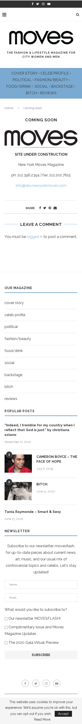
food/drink (14, 351)
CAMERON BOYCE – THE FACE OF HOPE (56, 459)
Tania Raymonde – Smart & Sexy (33, 512)
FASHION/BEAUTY (52, 80)
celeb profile (15, 315)
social (9, 363)
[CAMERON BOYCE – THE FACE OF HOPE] (18, 463)
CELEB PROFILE (55, 73)
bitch (9, 386)
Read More (42, 719)
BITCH (32, 93)
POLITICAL (23, 80)
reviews (11, 399)
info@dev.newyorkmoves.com (41, 185)
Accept (63, 714)
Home (9, 108)
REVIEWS (48, 93)
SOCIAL (42, 86)
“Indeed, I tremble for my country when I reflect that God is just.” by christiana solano (39, 430)
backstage (13, 375)
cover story (14, 303)
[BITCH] (18, 491)
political (11, 327)
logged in (35, 237)
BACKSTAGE (62, 86)
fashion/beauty (18, 339)
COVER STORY (24, 73)
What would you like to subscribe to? (36, 609)
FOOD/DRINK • (20, 86)
